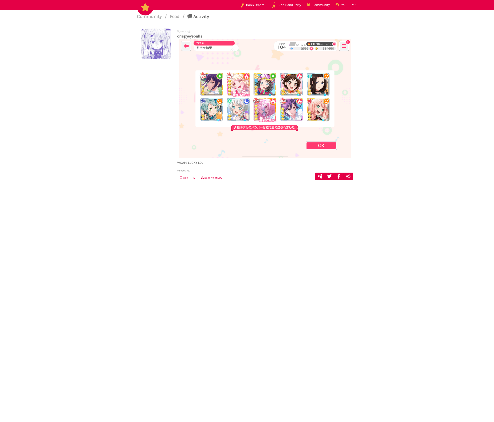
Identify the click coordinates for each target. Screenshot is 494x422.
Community (150, 16)
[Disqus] (247, 253)
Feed (175, 16)
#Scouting (183, 170)
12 (194, 177)
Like (185, 178)
